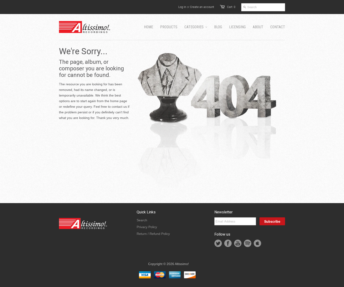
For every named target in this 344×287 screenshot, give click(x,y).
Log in (182, 7)
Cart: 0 (231, 7)
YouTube (238, 243)
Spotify (247, 243)
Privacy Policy (147, 227)
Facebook (228, 243)
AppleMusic (257, 243)
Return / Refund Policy (153, 234)
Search (142, 220)
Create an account (202, 7)
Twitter (218, 243)
